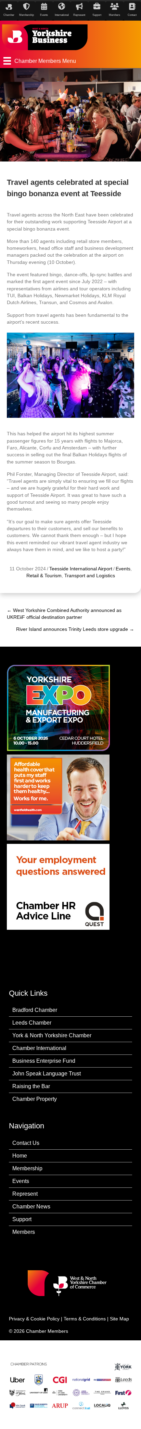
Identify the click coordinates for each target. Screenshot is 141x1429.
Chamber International (39, 1048)
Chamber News (31, 1206)
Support (21, 1219)
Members (23, 1232)
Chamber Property (34, 1099)
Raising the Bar (31, 1086)
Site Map (119, 1318)
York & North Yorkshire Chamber (51, 1035)
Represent (25, 1194)
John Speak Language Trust (46, 1073)
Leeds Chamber (31, 1023)
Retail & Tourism (44, 575)
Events (123, 568)
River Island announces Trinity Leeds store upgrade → (75, 629)
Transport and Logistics (89, 575)
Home (19, 1156)
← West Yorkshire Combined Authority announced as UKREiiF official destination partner (64, 613)
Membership (27, 1168)
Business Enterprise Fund (43, 1061)
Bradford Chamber (34, 1010)
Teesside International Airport (80, 568)
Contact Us (25, 1143)
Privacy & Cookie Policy (34, 1318)
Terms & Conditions (85, 1318)
